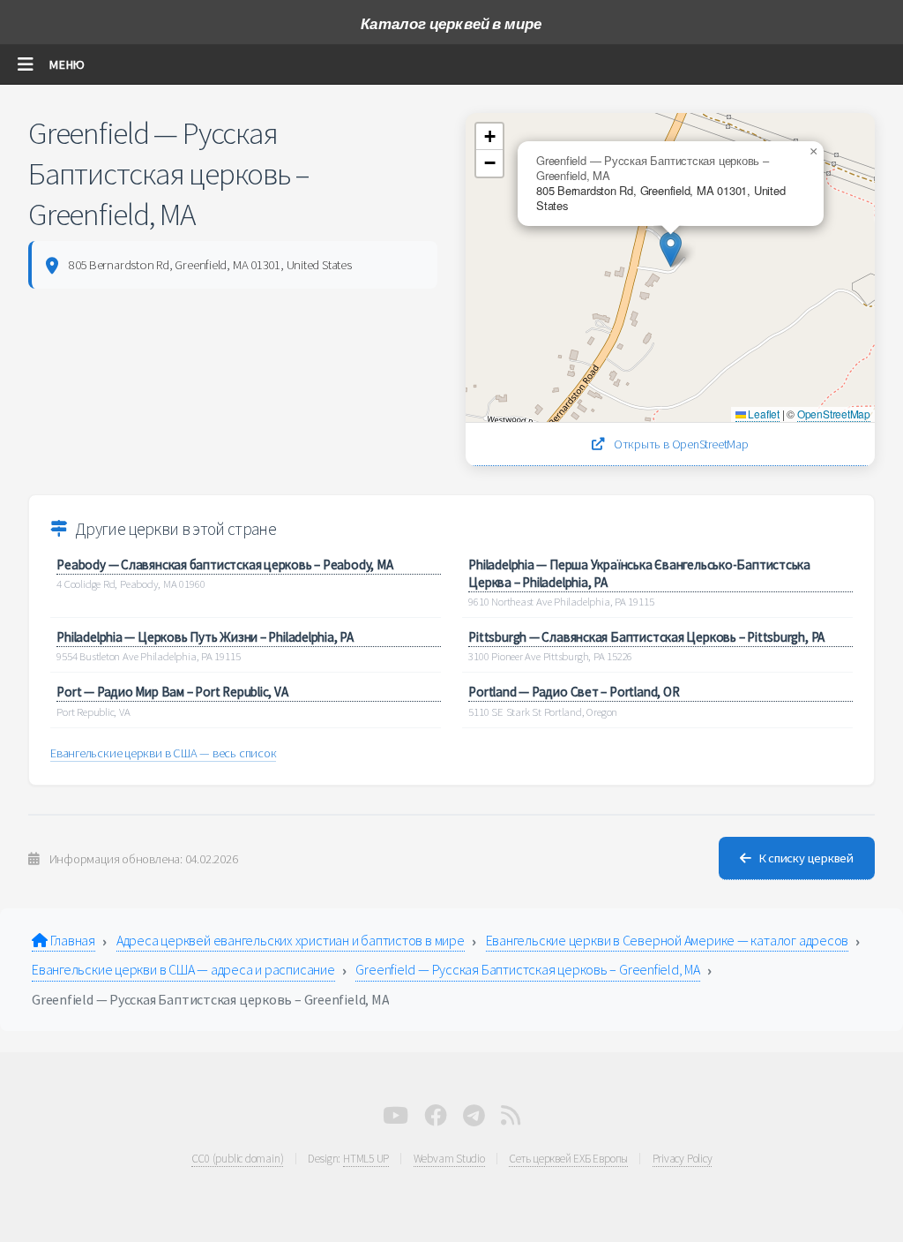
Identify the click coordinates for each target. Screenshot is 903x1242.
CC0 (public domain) (237, 1158)
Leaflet (763, 413)
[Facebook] (435, 1119)
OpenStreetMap (833, 413)
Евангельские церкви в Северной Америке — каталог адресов (667, 940)
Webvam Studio (449, 1158)
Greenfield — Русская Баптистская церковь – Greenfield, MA (527, 969)
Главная (71, 940)
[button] (671, 249)
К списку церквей (806, 858)
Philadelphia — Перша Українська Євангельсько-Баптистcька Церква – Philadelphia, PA (639, 573)
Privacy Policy (683, 1158)
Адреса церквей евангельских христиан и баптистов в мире (290, 940)
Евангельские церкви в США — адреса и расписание (183, 969)
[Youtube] (395, 1119)
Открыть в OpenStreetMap (680, 444)
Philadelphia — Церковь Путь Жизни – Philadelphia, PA (205, 637)
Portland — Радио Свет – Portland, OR (573, 691)
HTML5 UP (366, 1158)
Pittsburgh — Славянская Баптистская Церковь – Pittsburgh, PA (646, 637)
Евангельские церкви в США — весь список (163, 753)
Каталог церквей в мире (451, 24)
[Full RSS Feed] (510, 1119)
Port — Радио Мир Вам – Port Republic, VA (171, 691)
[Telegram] (474, 1119)
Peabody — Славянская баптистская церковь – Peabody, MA (224, 564)
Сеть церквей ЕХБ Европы (568, 1158)
